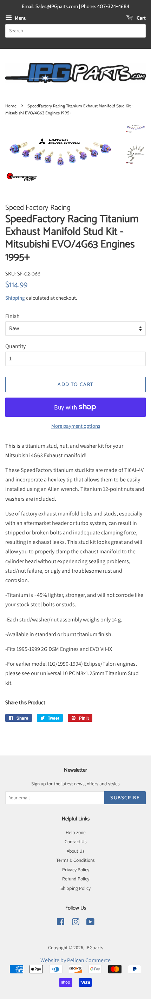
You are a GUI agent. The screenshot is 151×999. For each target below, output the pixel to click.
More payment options (75, 425)
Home (11, 105)
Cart (141, 18)
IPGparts (94, 947)
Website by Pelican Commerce (75, 960)
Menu (20, 18)
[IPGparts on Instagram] (75, 923)
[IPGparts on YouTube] (90, 923)
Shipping (15, 297)
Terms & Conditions (75, 860)
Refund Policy (75, 878)
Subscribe (125, 797)
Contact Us (76, 841)
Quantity (15, 346)
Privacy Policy (75, 869)
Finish (12, 316)
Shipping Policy (75, 888)
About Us (76, 851)
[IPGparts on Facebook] (61, 923)
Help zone (76, 832)
